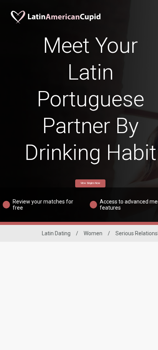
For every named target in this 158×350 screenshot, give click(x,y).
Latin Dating (56, 233)
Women (93, 233)
